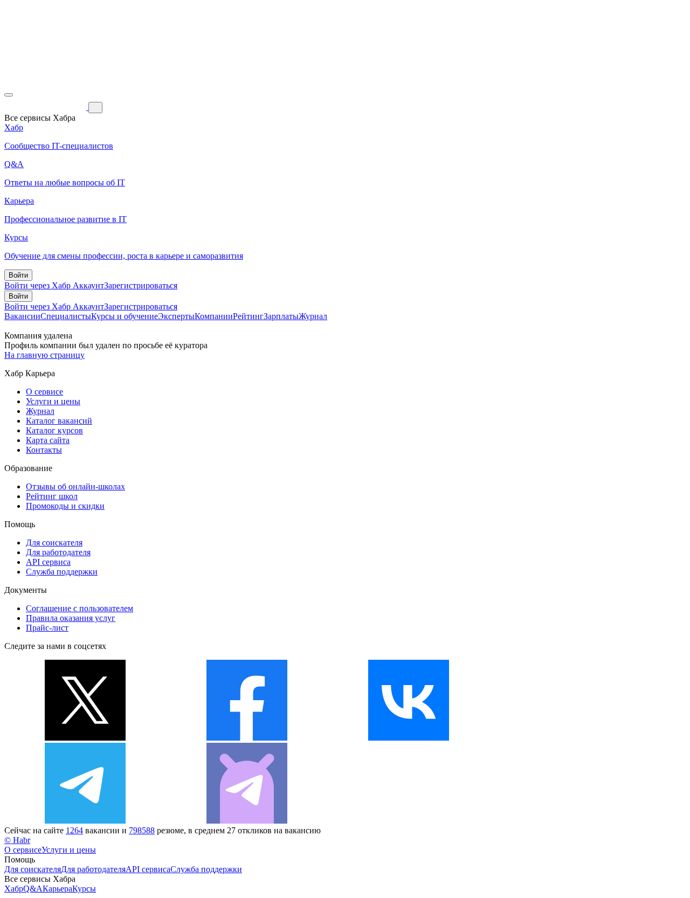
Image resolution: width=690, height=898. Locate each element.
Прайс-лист (47, 627)
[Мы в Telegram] (85, 820)
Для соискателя (54, 542)
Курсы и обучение (124, 316)
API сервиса (48, 562)
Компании (214, 316)
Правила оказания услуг (70, 618)
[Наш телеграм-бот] (247, 820)
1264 (74, 830)
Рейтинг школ (52, 496)
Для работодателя (58, 552)
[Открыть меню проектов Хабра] (8, 94)
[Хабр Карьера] (46, 107)
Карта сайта (48, 440)
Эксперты (176, 316)
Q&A (33, 888)
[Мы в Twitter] (85, 737)
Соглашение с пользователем (79, 608)
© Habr (17, 840)
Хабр (13, 888)
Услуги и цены (53, 401)
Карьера (57, 888)
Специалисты (65, 316)
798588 (142, 830)
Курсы (84, 888)
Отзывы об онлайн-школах (75, 486)
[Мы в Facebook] (247, 737)
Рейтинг (248, 316)
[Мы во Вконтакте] (408, 737)
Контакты (44, 449)
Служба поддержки (62, 571)
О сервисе (44, 391)
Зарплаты (281, 316)
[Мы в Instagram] (570, 737)
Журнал (313, 316)
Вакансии (22, 316)
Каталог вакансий (59, 420)
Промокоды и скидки (65, 505)
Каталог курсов (54, 430)
